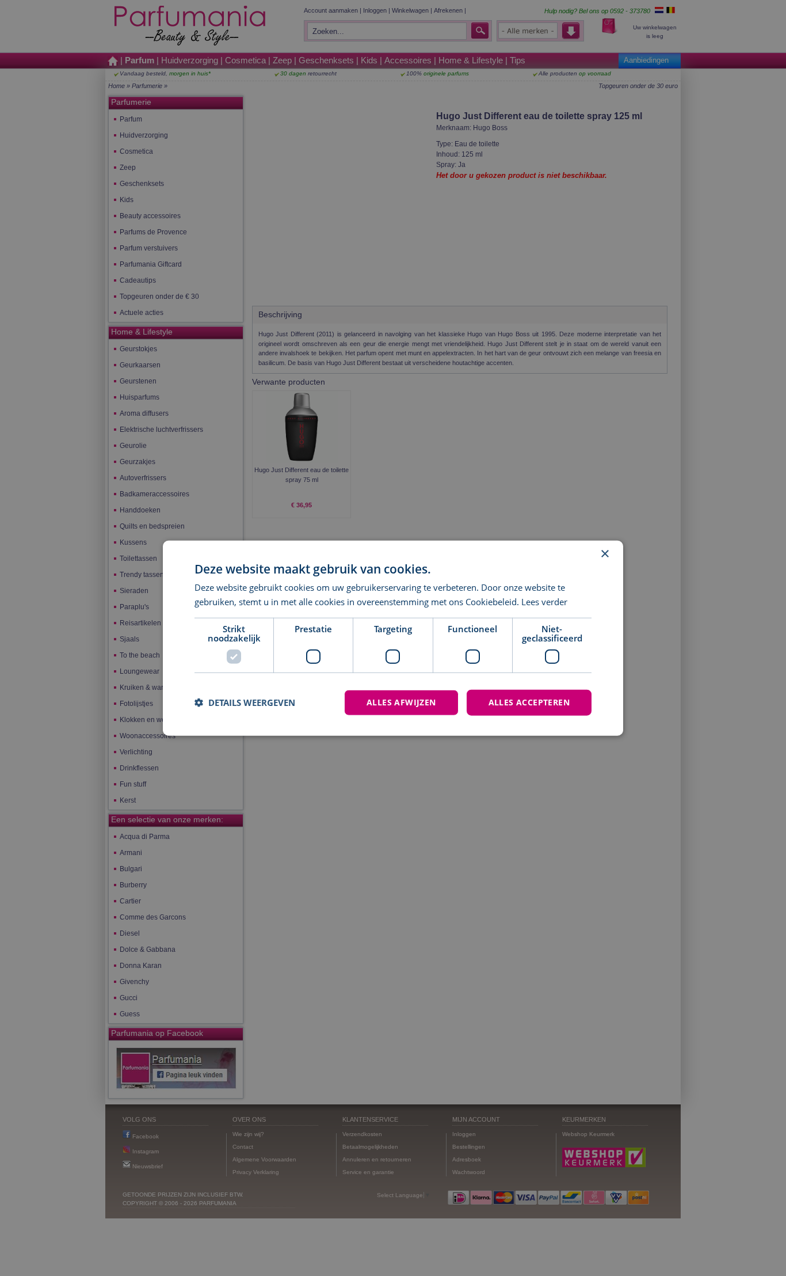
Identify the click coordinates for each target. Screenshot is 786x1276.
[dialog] (393, 638)
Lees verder (544, 601)
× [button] (604, 554)
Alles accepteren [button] (529, 702)
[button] (244, 702)
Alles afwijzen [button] (401, 702)
